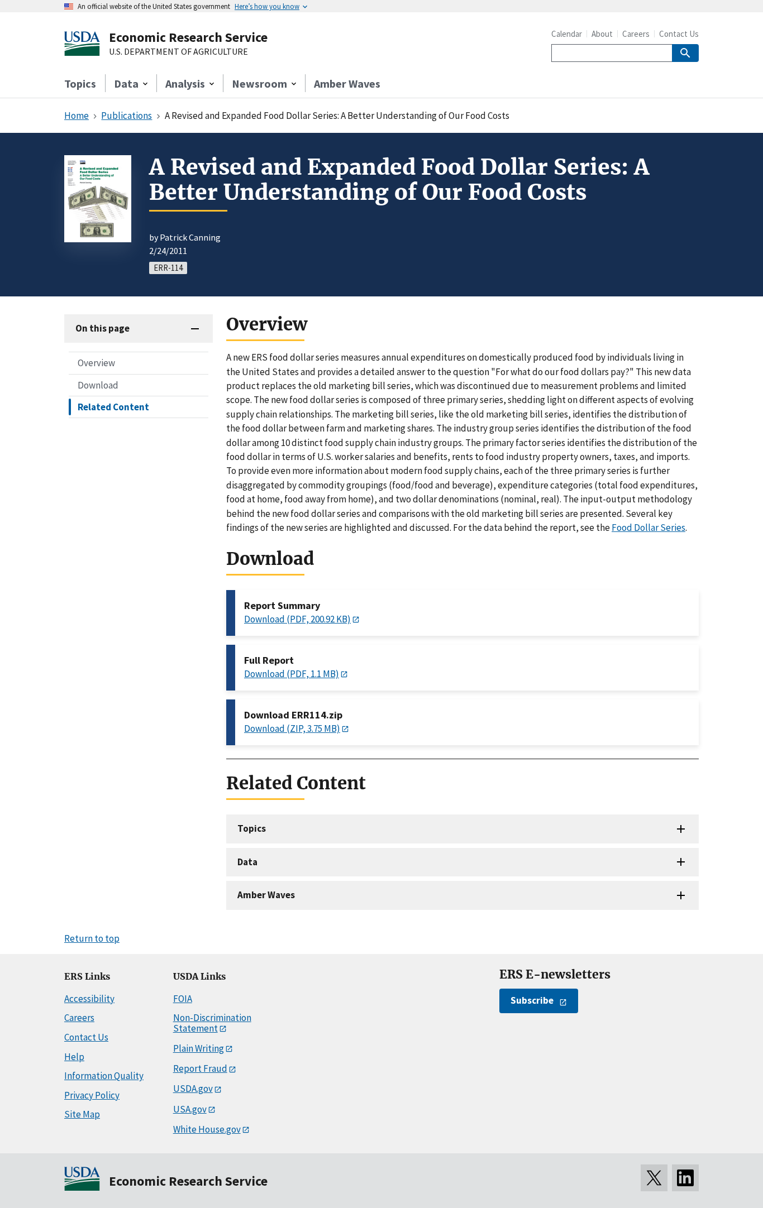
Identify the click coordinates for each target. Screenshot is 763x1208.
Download (98, 384)
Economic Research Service (188, 37)
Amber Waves (347, 83)
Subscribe (532, 1000)
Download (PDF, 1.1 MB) (291, 674)
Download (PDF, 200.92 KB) (297, 619)
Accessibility (89, 999)
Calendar (566, 33)
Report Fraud (200, 1068)
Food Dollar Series (648, 527)
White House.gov (207, 1129)
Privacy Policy (92, 1095)
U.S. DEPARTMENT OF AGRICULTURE (178, 52)
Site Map (82, 1114)
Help (74, 1057)
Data (247, 862)
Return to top (92, 938)
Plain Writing (198, 1048)
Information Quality (104, 1076)
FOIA (182, 999)
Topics (80, 83)
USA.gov (190, 1109)
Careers (636, 33)
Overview (96, 363)
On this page (102, 328)
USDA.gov (193, 1088)
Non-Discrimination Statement (212, 1023)
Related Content (113, 406)
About (602, 33)
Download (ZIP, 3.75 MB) (292, 728)
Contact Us (679, 33)
